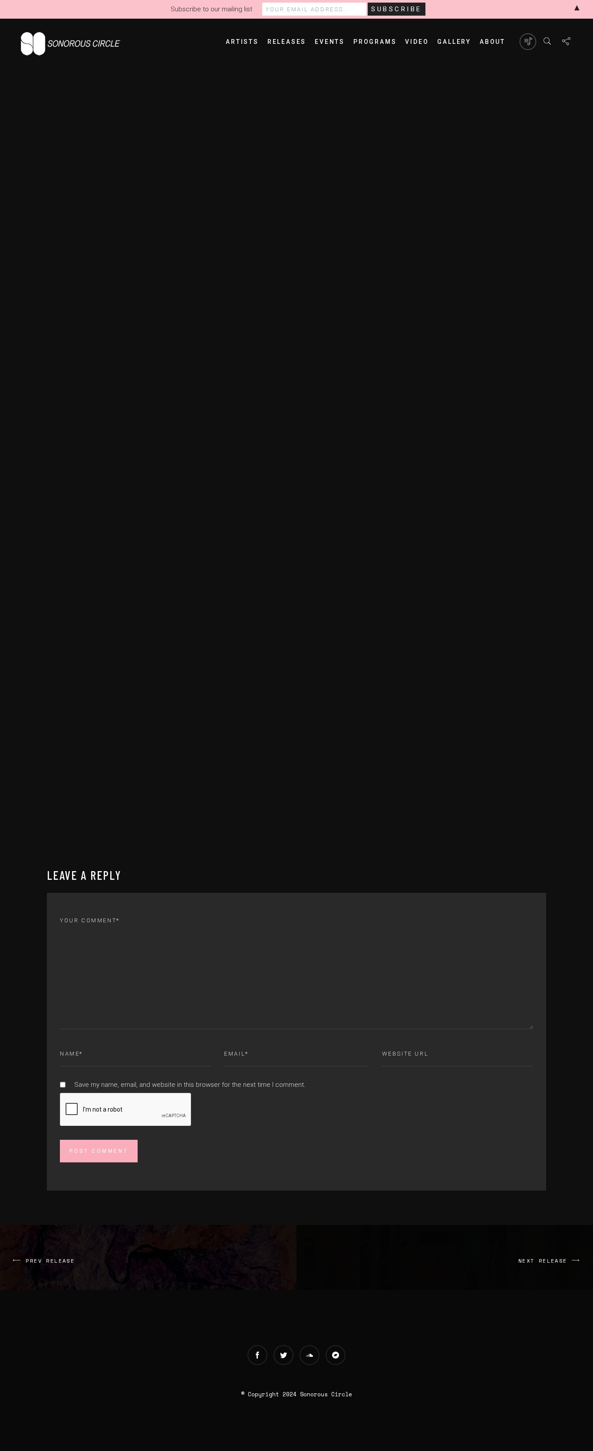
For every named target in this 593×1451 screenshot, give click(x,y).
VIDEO (416, 41)
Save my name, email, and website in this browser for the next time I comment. (190, 1085)
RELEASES (286, 41)
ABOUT (492, 41)
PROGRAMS (374, 41)
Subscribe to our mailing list (211, 9)
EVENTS (330, 41)
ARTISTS (242, 41)
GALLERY (454, 41)
